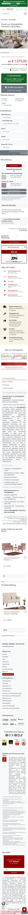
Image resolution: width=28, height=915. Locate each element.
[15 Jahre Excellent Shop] (4, 742)
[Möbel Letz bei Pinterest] (16, 735)
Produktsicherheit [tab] (7, 388)
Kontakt (4, 654)
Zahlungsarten (6, 681)
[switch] (3, 908)
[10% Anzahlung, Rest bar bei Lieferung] (14, 720)
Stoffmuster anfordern (14, 193)
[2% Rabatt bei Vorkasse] (6, 720)
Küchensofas (4, 19)
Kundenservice (6, 686)
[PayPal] (22, 720)
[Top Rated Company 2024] (11, 742)
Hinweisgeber (6, 703)
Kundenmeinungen (7, 669)
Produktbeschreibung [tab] (8, 378)
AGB (3, 659)
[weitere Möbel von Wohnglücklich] (14, 356)
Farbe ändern (14, 165)
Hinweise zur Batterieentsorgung (12, 693)
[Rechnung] (22, 724)
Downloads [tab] (5, 385)
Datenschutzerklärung (7, 901)
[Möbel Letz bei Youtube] (18, 735)
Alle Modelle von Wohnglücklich (13, 364)
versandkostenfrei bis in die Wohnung (17, 68)
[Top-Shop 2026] (17, 742)
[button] (17, 9)
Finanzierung (6, 691)
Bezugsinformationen (14, 190)
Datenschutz (6, 664)
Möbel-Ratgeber (7, 701)
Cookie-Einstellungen (8, 705)
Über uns (5, 671)
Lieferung (5, 683)
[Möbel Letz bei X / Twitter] (12, 735)
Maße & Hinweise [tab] (7, 381)
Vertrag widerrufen (8, 674)
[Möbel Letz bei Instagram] (9, 735)
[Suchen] (25, 13)
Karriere (4, 666)
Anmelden (5, 656)
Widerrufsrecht (6, 698)
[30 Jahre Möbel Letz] (4, 759)
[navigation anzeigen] (3, 9)
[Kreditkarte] (14, 724)
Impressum (5, 661)
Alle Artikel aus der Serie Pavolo (13, 367)
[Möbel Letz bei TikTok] (21, 735)
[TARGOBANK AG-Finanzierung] (6, 724)
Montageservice (7, 688)
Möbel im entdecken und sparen (14, 3)
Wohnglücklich (12, 19)
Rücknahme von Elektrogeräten (11, 696)
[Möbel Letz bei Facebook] (7, 735)
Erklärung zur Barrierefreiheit (10, 708)
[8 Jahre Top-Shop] (24, 742)
